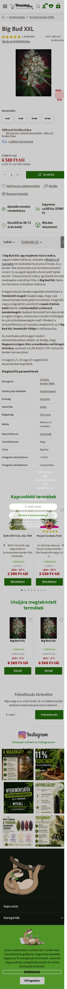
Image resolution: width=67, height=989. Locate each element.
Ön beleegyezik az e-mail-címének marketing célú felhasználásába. (33, 525)
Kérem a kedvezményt (33, 515)
